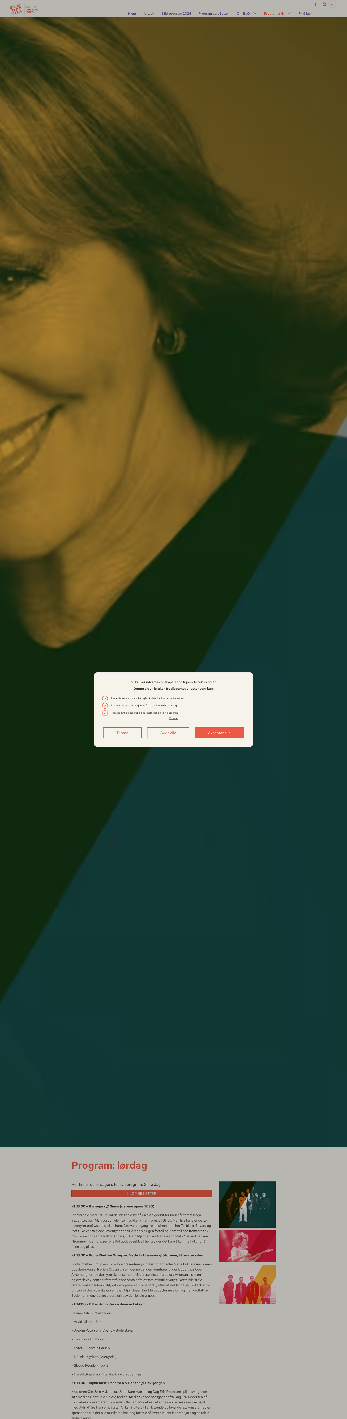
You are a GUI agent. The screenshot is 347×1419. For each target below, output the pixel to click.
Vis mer (173, 718)
